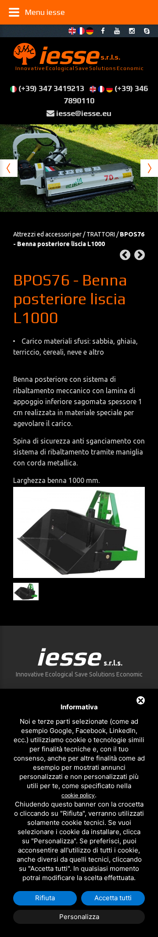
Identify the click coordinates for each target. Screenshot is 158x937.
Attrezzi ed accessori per (47, 234)
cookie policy (78, 795)
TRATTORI (100, 234)
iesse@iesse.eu (83, 113)
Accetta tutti (113, 898)
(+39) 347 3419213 (51, 88)
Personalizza (79, 916)
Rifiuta (45, 898)
